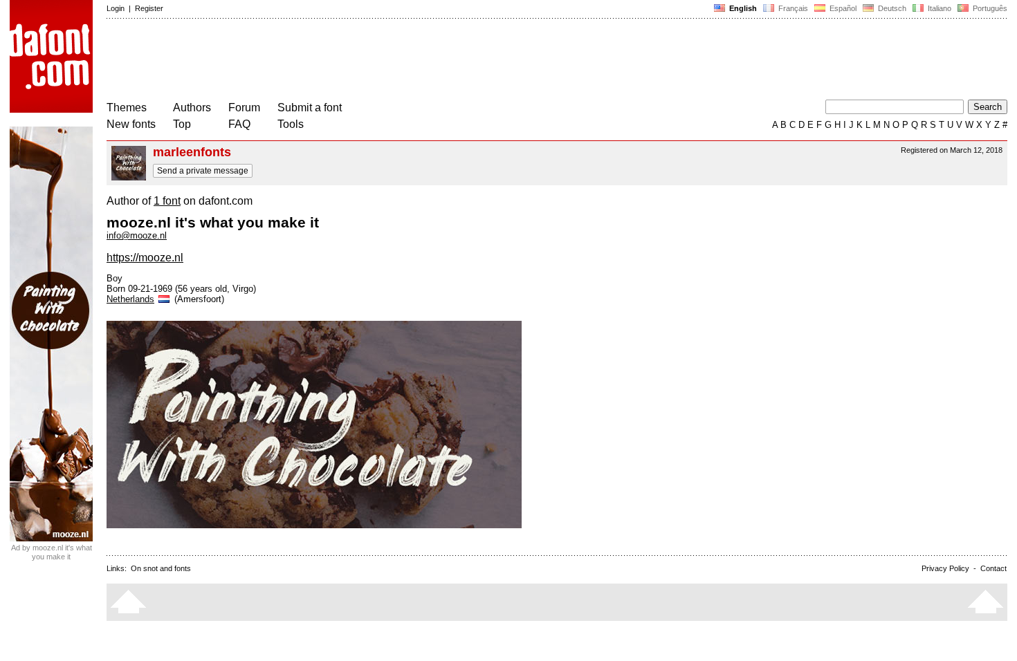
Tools (290, 124)
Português (988, 8)
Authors (192, 107)
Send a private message (202, 171)
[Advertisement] (358, 61)
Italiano (938, 8)
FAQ (239, 124)
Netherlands (130, 299)
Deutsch (891, 8)
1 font (167, 201)
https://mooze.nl (145, 257)
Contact (993, 568)
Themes (127, 107)
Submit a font (309, 107)
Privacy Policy (945, 568)
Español (842, 8)
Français (792, 8)
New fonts (131, 124)
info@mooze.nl (137, 235)
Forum (244, 107)
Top (182, 124)
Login (116, 8)
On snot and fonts (161, 568)
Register (149, 8)
